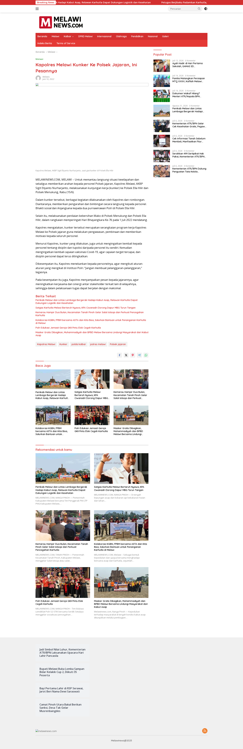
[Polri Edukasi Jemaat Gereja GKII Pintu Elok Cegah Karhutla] (92, 415)
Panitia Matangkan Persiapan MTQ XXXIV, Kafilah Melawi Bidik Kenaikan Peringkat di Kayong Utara (188, 80)
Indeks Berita (45, 43)
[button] (199, 8)
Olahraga (121, 36)
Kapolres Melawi (46, 344)
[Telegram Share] (139, 355)
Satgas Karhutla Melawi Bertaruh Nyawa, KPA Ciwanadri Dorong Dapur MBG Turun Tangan (86, 307)
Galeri (165, 36)
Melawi (55, 36)
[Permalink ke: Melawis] (38, 77)
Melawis (46, 76)
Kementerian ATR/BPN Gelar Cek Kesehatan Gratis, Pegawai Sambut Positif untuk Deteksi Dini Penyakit (189, 125)
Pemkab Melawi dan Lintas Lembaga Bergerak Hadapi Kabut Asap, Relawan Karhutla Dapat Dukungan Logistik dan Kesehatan (87, 302)
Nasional (153, 36)
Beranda (42, 36)
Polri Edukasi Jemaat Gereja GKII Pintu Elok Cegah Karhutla (68, 327)
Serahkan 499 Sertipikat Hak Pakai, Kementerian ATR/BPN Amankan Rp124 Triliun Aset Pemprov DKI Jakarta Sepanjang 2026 (188, 155)
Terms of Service (66, 43)
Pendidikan (137, 36)
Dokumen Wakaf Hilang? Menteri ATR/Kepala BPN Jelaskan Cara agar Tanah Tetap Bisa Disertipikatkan (187, 95)
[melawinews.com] (61, 22)
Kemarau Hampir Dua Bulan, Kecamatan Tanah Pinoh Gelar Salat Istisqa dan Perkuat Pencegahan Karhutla (90, 314)
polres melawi (98, 344)
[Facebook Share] (119, 355)
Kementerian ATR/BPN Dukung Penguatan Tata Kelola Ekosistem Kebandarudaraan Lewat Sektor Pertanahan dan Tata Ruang (189, 170)
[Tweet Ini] (126, 355)
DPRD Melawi (85, 36)
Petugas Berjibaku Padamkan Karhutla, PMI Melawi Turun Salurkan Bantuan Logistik (181, 2)
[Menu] (38, 9)
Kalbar (67, 36)
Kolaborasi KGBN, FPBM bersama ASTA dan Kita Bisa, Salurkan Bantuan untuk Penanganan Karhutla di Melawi (91, 322)
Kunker (63, 344)
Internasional (104, 36)
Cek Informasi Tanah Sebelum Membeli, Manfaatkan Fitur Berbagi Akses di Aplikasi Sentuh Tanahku (188, 140)
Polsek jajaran (118, 344)
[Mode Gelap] (205, 9)
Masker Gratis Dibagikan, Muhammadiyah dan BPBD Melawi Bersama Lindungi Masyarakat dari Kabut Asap (92, 334)
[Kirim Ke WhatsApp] (145, 355)
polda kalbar (79, 344)
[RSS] (204, 731)
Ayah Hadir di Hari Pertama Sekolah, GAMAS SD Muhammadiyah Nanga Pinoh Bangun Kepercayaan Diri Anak (189, 65)
